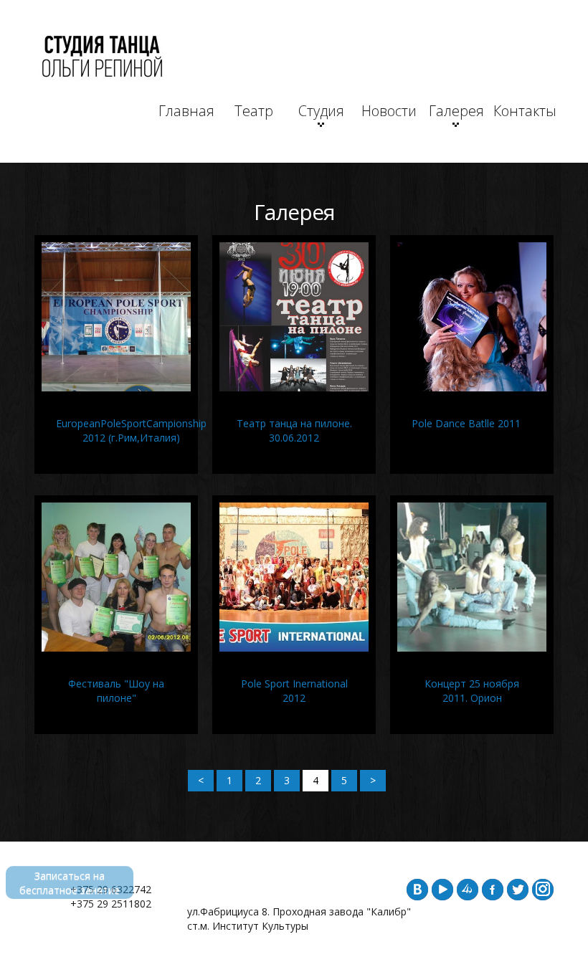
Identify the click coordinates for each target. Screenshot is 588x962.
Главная (186, 110)
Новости (389, 110)
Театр (253, 110)
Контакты (523, 110)
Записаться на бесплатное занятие (69, 883)
